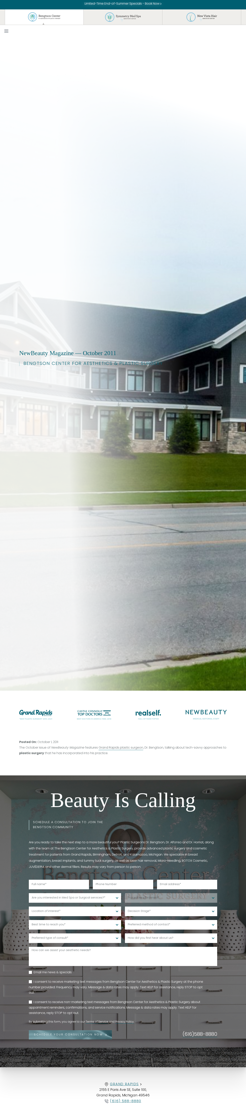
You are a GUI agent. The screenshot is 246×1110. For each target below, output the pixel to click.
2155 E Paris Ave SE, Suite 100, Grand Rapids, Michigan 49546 (123, 1092)
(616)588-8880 (200, 1034)
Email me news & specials (53, 972)
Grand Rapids (124, 1084)
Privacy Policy (124, 1022)
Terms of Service (97, 1022)
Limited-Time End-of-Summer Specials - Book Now (122, 3)
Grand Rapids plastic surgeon (121, 747)
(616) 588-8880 (125, 1101)
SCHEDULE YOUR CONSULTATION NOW (68, 1034)
